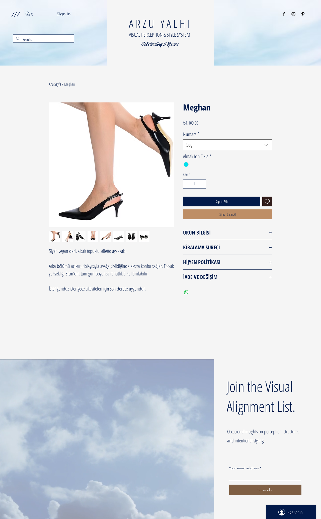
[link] (30, 13)
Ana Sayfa (55, 84)
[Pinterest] (302, 14)
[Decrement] (187, 184)
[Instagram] (293, 14)
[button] (15, 14)
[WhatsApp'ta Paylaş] (186, 292)
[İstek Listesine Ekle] (267, 201)
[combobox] (227, 144)
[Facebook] (283, 14)
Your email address (244, 468)
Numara (191, 134)
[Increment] (202, 184)
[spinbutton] (194, 184)
